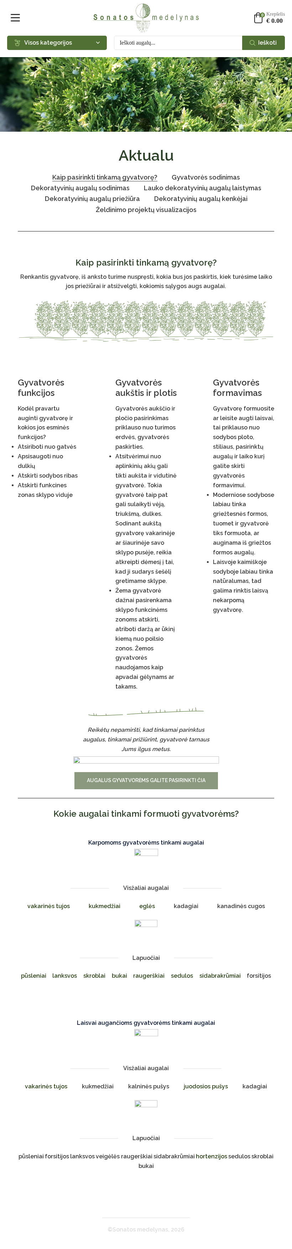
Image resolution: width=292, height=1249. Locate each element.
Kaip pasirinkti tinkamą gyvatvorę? (104, 177)
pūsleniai (33, 975)
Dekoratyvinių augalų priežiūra (92, 198)
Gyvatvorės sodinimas (206, 177)
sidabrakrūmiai (220, 975)
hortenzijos (211, 1156)
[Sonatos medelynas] (146, 18)
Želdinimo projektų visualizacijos (146, 209)
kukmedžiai (104, 906)
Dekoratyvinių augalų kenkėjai (200, 198)
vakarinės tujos (48, 906)
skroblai (94, 975)
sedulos (182, 975)
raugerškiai (149, 975)
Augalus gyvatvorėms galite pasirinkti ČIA (146, 780)
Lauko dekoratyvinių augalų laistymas (202, 188)
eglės (147, 906)
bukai (119, 975)
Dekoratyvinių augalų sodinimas (80, 188)
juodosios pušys (206, 1086)
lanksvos (64, 975)
